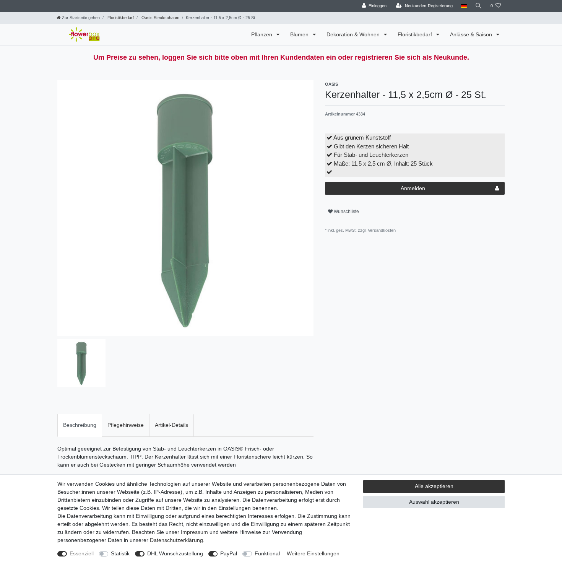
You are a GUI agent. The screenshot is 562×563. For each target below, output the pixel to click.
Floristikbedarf (120, 17)
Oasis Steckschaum (159, 17)
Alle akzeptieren (434, 486)
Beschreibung (79, 425)
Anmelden (413, 188)
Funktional (267, 553)
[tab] (79, 425)
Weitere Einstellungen (313, 553)
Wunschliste (346, 211)
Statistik (120, 553)
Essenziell (82, 553)
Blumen (300, 34)
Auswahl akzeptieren (434, 502)
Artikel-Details (171, 425)
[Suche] (478, 6)
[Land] (464, 6)
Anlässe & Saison (472, 34)
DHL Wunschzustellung (175, 553)
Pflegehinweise (125, 425)
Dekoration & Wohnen (353, 34)
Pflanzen (262, 34)
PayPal (228, 553)
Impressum (194, 532)
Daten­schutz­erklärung (176, 540)
